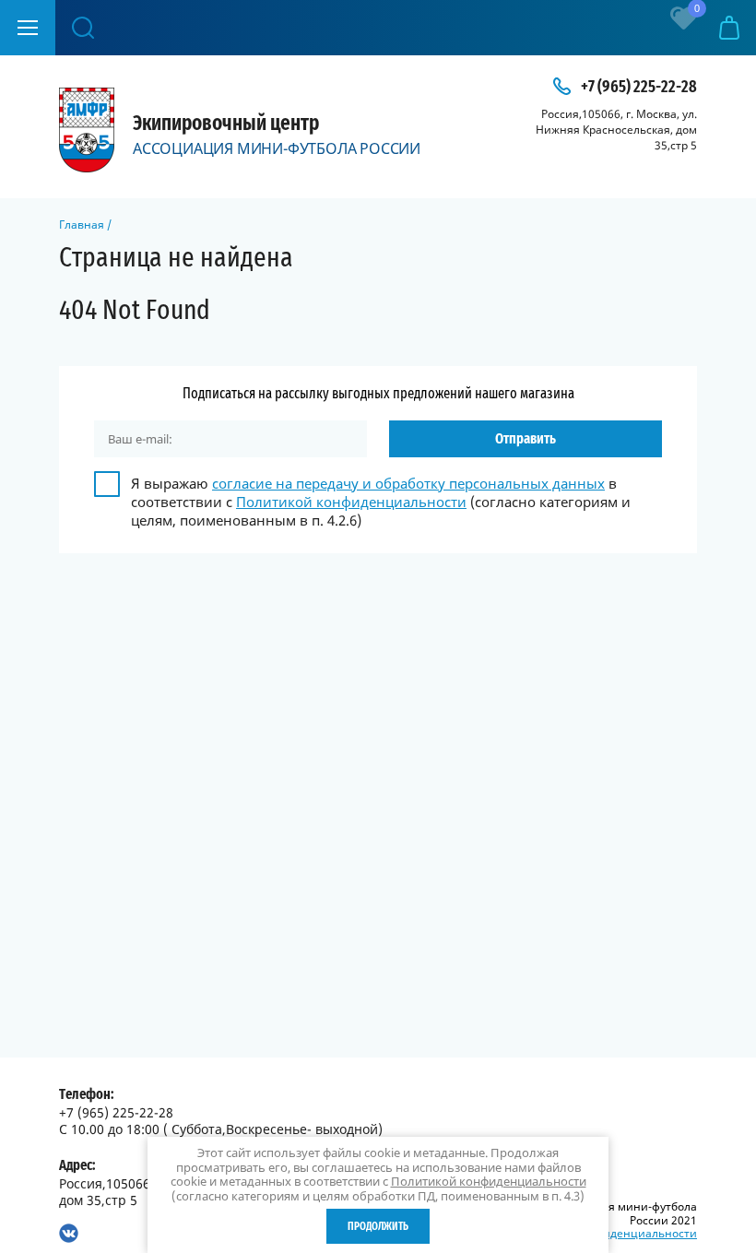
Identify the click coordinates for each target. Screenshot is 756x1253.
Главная (81, 224)
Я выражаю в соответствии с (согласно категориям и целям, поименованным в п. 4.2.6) (381, 501)
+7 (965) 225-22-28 (639, 87)
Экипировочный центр (226, 124)
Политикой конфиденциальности (351, 501)
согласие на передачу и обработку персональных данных (408, 483)
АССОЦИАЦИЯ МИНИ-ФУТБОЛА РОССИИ (276, 148)
